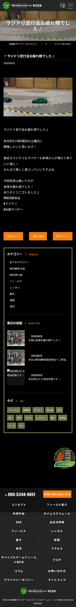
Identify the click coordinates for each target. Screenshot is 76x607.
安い (10, 417)
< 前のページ (13, 236)
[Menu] (70, 5)
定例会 (62, 417)
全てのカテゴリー (20, 262)
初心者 (50, 409)
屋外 (12, 294)
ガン (21, 425)
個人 (53, 417)
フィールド (16, 281)
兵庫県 (26, 409)
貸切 (12, 306)
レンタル (15, 287)
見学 (19, 417)
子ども (28, 417)
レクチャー (41, 417)
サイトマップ (57, 580)
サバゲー (38, 409)
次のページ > (63, 236)
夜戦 (12, 300)
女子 (59, 409)
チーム (11, 425)
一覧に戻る (38, 236)
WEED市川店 (16, 275)
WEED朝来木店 (17, 268)
